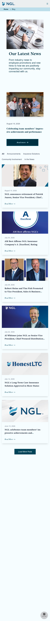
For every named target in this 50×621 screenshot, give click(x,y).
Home (6, 9)
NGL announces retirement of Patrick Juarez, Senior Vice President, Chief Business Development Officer (24, 197)
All (3, 153)
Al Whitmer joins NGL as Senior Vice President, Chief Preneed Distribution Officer (24, 338)
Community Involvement (12, 159)
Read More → (10, 203)
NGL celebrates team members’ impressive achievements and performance (23, 433)
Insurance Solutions (31, 153)
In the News (29, 159)
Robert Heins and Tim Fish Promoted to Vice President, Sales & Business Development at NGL (24, 291)
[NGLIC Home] (8, 4)
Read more (21, 142)
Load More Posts (25, 451)
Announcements (13, 153)
